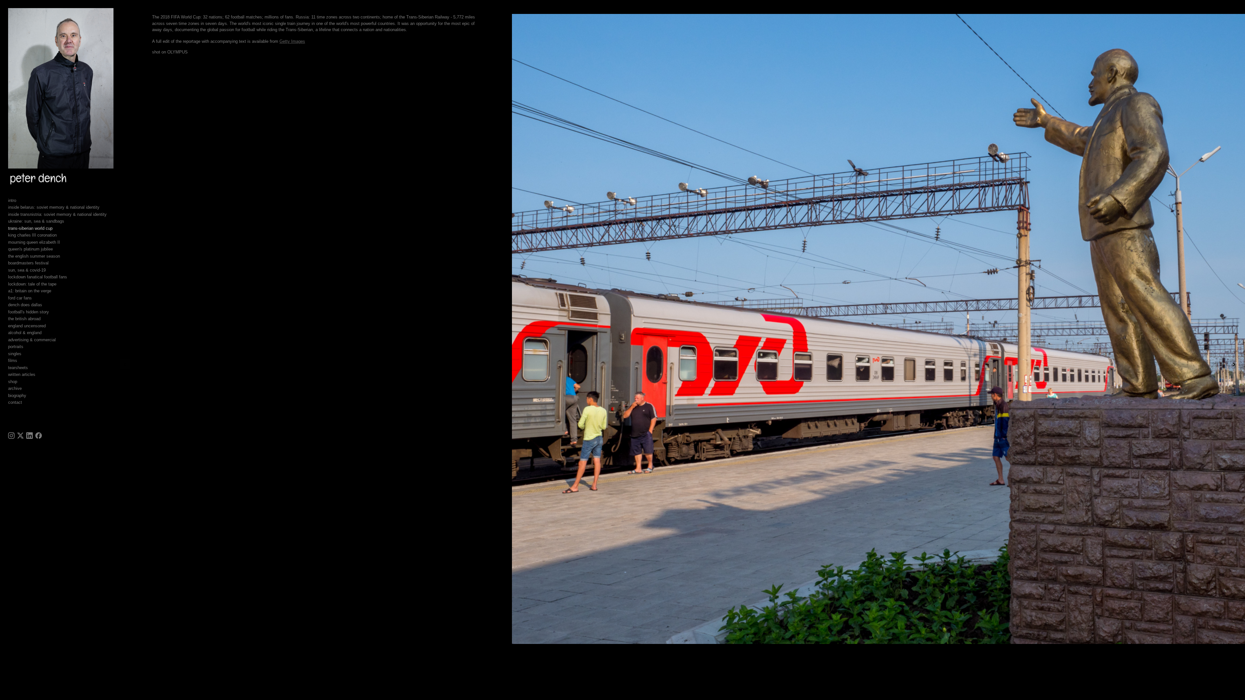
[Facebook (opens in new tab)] (38, 435)
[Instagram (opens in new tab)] (11, 435)
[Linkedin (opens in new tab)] (29, 435)
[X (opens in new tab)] (20, 435)
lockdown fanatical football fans (37, 276)
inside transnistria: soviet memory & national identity (57, 214)
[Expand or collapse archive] (26, 388)
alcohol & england (25, 332)
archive (15, 388)
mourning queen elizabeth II (34, 242)
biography (17, 395)
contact (15, 402)
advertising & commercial (32, 339)
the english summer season (34, 256)
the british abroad (24, 318)
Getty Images (292, 41)
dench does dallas (25, 304)
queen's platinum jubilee (30, 249)
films (12, 360)
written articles (21, 374)
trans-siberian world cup (30, 228)
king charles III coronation (32, 235)
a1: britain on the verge (29, 290)
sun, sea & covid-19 (27, 270)
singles (14, 353)
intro (12, 200)
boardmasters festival (28, 263)
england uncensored (27, 325)
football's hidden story (28, 311)
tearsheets (18, 367)
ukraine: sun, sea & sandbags (36, 221)
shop (12, 381)
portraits (15, 346)
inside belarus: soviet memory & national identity (54, 207)
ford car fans (20, 298)
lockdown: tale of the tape (32, 284)
